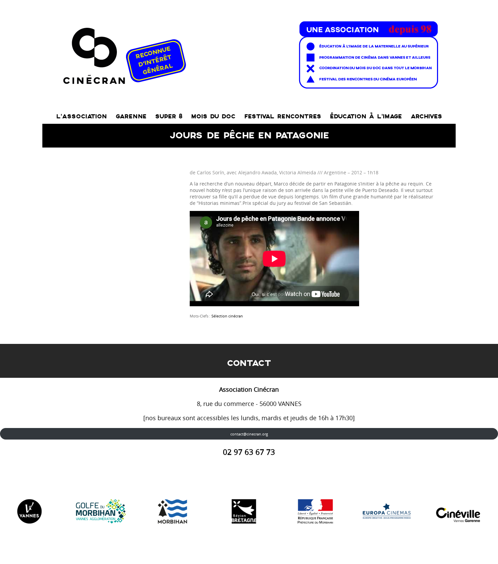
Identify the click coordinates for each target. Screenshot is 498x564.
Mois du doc (213, 116)
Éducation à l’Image (366, 116)
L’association (81, 116)
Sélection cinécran (227, 315)
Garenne (131, 116)
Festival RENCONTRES (282, 116)
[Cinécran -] (249, 53)
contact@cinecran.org (249, 433)
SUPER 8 (168, 116)
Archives (426, 116)
